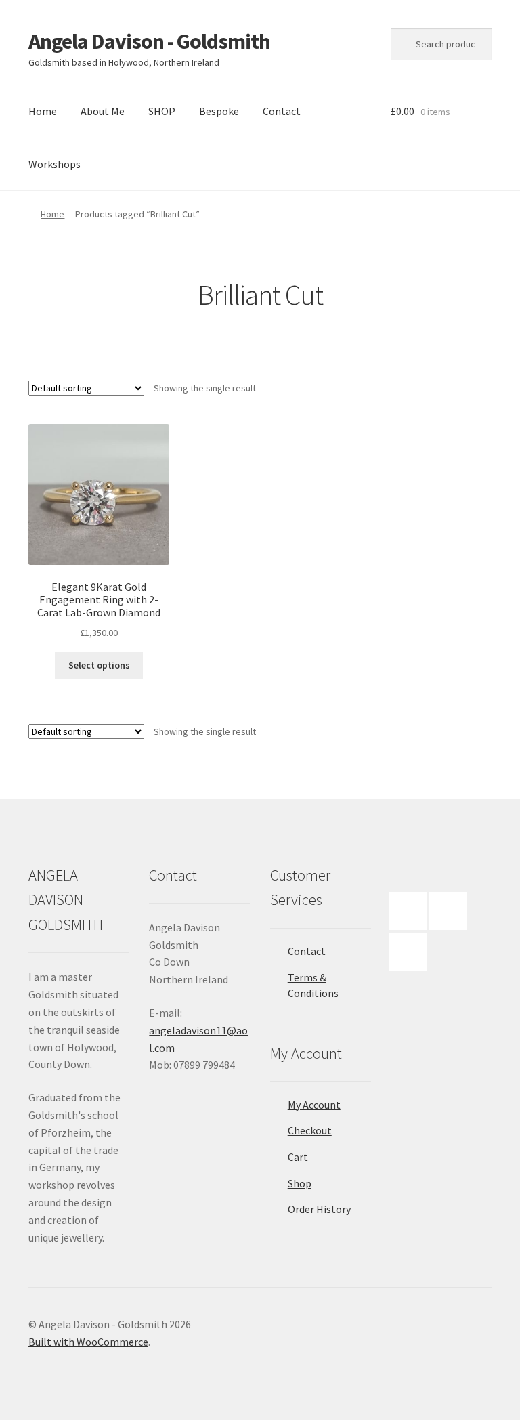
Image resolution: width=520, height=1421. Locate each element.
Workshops (54, 164)
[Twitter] (411, 952)
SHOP (161, 111)
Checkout (310, 1130)
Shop (299, 1183)
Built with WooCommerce (88, 1342)
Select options (99, 665)
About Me (103, 111)
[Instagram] (451, 911)
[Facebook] (411, 911)
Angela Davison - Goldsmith (149, 41)
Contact (282, 111)
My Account (314, 1104)
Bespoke (219, 111)
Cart (298, 1157)
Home (42, 111)
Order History (319, 1209)
